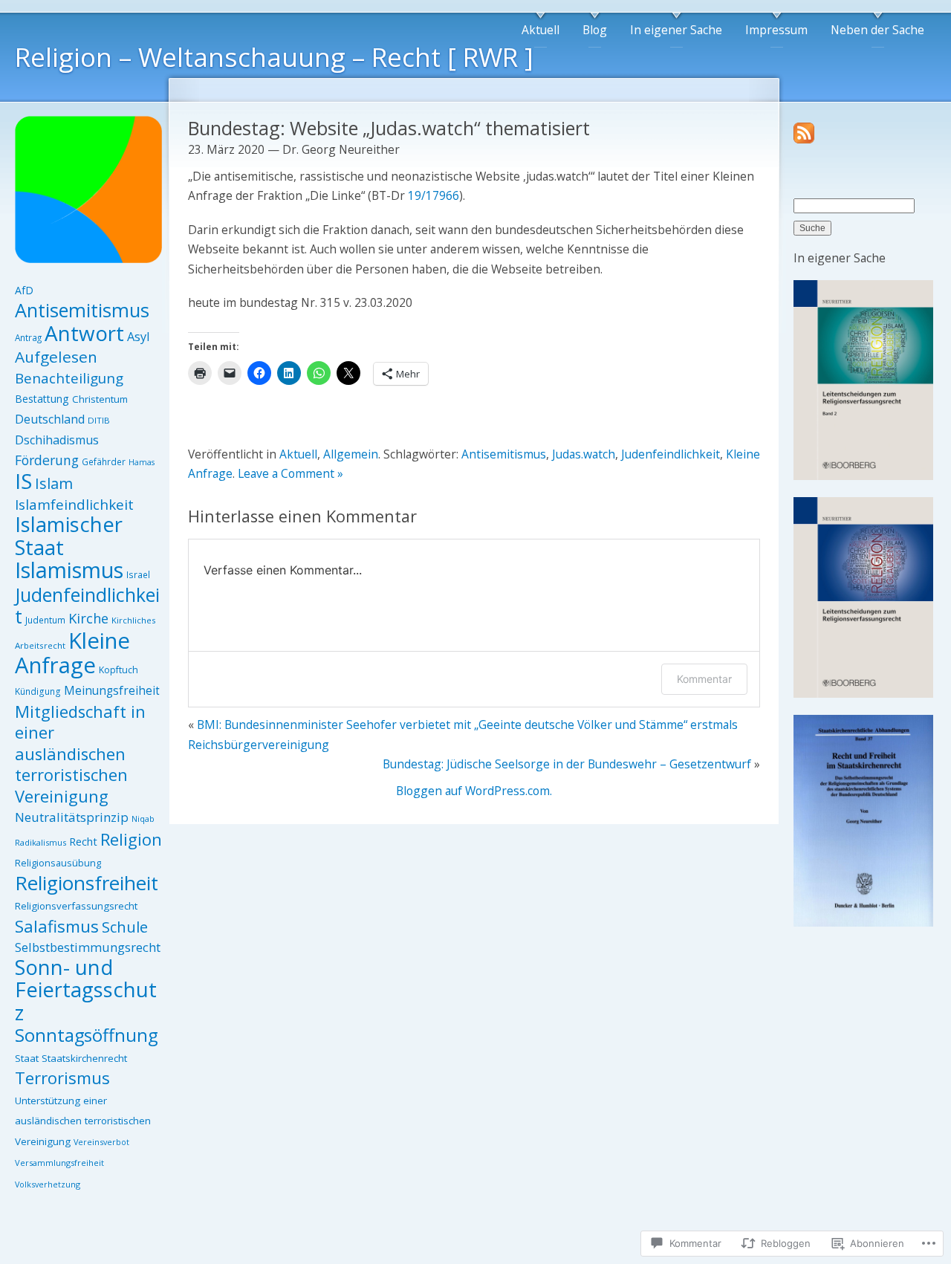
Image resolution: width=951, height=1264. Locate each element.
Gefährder (104, 461)
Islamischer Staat (69, 536)
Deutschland (50, 419)
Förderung (47, 460)
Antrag (28, 337)
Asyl (138, 336)
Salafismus (57, 926)
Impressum (776, 30)
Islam (54, 483)
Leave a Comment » (290, 473)
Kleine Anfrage (72, 653)
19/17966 (433, 195)
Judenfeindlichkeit (87, 606)
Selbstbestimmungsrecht (87, 947)
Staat (27, 1058)
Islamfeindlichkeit (74, 504)
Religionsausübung (58, 862)
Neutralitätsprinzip (72, 817)
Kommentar (704, 678)
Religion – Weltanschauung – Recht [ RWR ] (274, 56)
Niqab (143, 818)
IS (23, 481)
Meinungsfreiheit (112, 690)
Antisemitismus (82, 310)
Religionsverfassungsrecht (76, 906)
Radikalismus (40, 842)
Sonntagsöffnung (86, 1035)
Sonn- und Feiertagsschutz (86, 989)
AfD (24, 290)
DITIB (99, 420)
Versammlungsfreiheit (59, 1162)
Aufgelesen (56, 356)
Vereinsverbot (101, 1141)
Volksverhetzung (47, 1184)
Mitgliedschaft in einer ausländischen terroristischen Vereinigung (80, 754)
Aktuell (540, 30)
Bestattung (42, 399)
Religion (131, 839)
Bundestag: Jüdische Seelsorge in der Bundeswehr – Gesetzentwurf (567, 764)
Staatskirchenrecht (84, 1058)
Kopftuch (118, 670)
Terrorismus (62, 1077)
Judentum (45, 620)
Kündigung (38, 691)
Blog (594, 30)
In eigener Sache (676, 30)
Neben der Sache (877, 30)
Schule (125, 927)
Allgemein (350, 454)
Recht (83, 841)
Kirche (88, 618)
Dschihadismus (57, 440)
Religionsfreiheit (86, 882)
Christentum (100, 399)
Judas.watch (583, 454)
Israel (138, 574)
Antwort (84, 333)
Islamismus (69, 569)
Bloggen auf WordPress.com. (474, 790)
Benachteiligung (69, 378)
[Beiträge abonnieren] (803, 139)
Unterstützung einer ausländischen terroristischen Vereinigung (83, 1121)
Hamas (142, 462)
